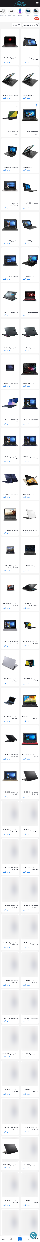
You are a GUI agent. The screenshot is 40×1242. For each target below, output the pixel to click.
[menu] (37, 3)
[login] (3, 1239)
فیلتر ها (15, 25)
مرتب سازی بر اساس (29, 25)
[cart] (20, 1239)
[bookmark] (10, 1239)
